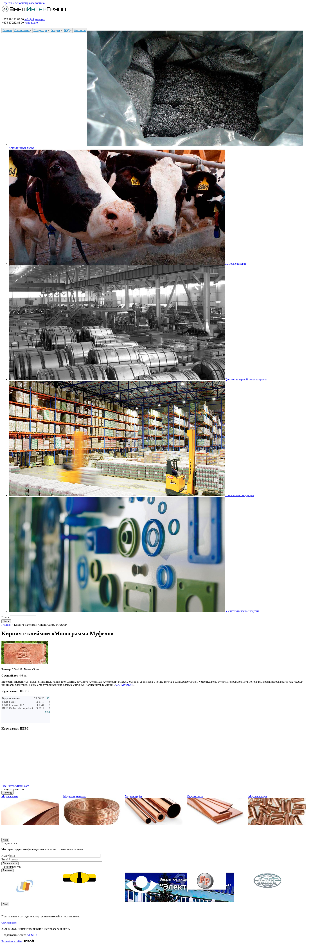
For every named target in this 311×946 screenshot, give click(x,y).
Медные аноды (257, 796)
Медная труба (133, 796)
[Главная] (33, 12)
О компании (22, 30)
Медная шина (195, 796)
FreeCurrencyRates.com (15, 785)
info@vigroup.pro (34, 19)
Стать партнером (9, 923)
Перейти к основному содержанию (23, 2)
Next (5, 839)
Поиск (5, 617)
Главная (7, 30)
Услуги (55, 30)
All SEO (32, 934)
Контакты (80, 30)
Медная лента (9, 796)
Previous (7, 792)
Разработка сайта (11, 941)
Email (5, 859)
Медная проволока (74, 796)
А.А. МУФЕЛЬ (124, 684)
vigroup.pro (31, 22)
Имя (5, 855)
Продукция (40, 30)
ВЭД (67, 30)
